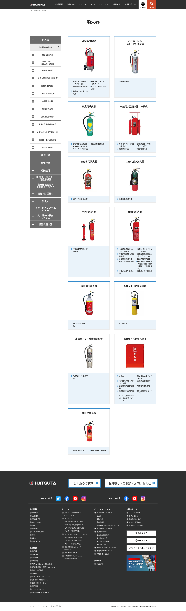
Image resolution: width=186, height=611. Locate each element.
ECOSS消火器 (47, 55)
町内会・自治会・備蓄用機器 (42, 564)
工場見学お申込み (135, 519)
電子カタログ (36, 541)
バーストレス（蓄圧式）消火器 (47, 63)
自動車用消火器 (78, 451)
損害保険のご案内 (71, 553)
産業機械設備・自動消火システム (43, 567)
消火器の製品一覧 (45, 47)
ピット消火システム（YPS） (42, 577)
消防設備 (100, 519)
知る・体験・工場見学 (104, 528)
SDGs (34, 538)
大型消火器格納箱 (143, 381)
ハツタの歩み (36, 522)
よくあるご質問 (134, 513)
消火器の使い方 (102, 538)
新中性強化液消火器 (80, 86)
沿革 (33, 525)
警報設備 (35, 557)
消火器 (34, 551)
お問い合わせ (130, 4)
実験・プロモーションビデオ (107, 548)
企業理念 (35, 513)
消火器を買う (141, 533)
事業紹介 (35, 528)
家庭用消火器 (47, 70)
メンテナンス (69, 518)
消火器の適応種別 (103, 535)
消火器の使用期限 (103, 541)
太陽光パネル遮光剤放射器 (47, 132)
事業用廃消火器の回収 (72, 537)
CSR (34, 535)
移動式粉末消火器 (125, 259)
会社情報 (59, 4)
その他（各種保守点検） (73, 531)
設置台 (121, 376)
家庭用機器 (100, 522)
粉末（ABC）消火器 (80, 199)
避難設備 (35, 561)
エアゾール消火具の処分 (73, 544)
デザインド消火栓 (38, 589)
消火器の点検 (101, 544)
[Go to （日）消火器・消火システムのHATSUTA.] (31, 10)
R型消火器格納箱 (143, 386)
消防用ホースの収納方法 (40, 592)
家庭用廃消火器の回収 (72, 541)
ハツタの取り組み (38, 532)
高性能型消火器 (47, 117)
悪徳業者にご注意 (103, 554)
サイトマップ (34, 606)
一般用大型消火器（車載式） (47, 78)
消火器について (102, 532)
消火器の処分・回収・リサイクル (76, 534)
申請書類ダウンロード (104, 551)
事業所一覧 (36, 519)
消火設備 (35, 554)
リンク (45, 606)
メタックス (123, 324)
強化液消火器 (124, 81)
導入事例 (35, 586)
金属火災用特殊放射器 (47, 124)
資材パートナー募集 (136, 525)
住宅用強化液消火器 (80, 144)
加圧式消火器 (47, 147)
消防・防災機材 (37, 570)
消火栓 (34, 573)
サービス (82, 4)
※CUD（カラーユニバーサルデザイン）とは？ (126, 398)
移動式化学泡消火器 (144, 271)
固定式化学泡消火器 (126, 261)
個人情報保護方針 (57, 606)
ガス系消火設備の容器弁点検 (74, 528)
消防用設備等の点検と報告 (74, 522)
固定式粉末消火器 (143, 259)
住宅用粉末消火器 (97, 144)
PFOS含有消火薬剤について (74, 525)
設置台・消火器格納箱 (47, 140)
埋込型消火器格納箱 (126, 391)
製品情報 (71, 4)
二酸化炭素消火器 (125, 199)
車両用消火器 (47, 101)
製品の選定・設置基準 (104, 513)
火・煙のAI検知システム (40, 580)
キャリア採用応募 (135, 522)
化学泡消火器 (142, 149)
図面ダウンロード (38, 583)
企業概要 (35, 516)
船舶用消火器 (47, 109)
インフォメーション (99, 4)
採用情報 (116, 4)
